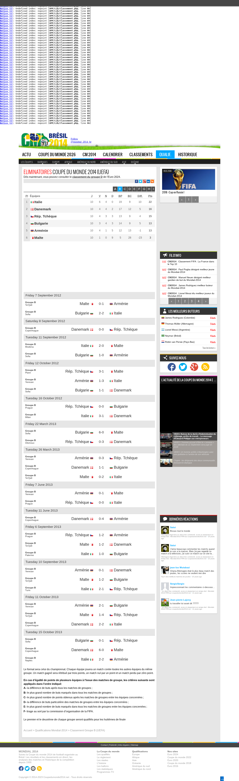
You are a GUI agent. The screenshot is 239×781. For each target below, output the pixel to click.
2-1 (101, 589)
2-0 (101, 345)
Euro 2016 (172, 766)
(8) (6, 8)
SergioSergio (177, 583)
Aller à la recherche (211, 132)
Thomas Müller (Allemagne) (190, 323)
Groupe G (62, 68)
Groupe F (62, 63)
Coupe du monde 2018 (179, 763)
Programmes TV (105, 772)
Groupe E (62, 58)
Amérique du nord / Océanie (41, 45)
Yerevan (29, 382)
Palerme (29, 555)
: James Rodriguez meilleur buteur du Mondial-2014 (190, 286)
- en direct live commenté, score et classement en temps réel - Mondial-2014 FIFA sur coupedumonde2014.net (187, 592)
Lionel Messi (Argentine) (190, 329)
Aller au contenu (194, 132)
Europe (35, 33)
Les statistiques (105, 769)
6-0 (101, 432)
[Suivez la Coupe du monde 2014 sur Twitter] (183, 367)
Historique (187, 154)
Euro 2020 (172, 760)
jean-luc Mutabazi (180, 567)
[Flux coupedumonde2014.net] (205, 367)
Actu (26, 154)
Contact (104, 745)
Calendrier (113, 154)
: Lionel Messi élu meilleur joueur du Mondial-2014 (191, 294)
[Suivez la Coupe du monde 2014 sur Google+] (194, 367)
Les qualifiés (103, 754)
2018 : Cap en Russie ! (173, 181)
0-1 (101, 304)
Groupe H (62, 73)
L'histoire (101, 763)
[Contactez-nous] (33, 768)
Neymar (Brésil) (190, 335)
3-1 (101, 371)
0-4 (101, 519)
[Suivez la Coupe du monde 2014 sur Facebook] (172, 367)
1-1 (101, 390)
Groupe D (62, 53)
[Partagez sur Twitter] (140, 181)
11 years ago (197, 593)
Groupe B (62, 43)
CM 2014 (89, 154)
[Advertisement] (161, 141)
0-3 (101, 441)
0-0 (101, 329)
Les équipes (27, 161)
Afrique (36, 38)
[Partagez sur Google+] (144, 181)
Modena (29, 346)
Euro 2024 (172, 754)
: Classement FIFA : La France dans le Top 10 (191, 262)
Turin (27, 590)
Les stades (102, 760)
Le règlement (104, 757)
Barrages (43, 161)
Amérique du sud (109, 161)
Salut (173, 527)
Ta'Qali (28, 305)
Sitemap (134, 745)
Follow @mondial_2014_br (81, 140)
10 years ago (197, 577)
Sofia (27, 314)
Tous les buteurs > (209, 347)
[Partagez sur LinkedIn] (148, 181)
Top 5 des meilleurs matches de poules (175, 577)
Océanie (135, 161)
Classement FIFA (40, 64)
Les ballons (103, 766)
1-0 (101, 355)
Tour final (80, 38)
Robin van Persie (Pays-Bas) (190, 342)
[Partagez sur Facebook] (136, 181)
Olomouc (29, 443)
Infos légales (123, 745)
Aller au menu (180, 132)
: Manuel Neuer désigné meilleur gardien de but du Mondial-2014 (189, 278)
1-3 (101, 381)
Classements (141, 154)
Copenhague (32, 330)
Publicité (113, 745)
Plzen (28, 372)
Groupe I (62, 78)
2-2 (101, 313)
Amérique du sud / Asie (41, 53)
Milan (28, 417)
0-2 (101, 477)
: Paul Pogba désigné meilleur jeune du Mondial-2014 (191, 270)
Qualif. (165, 154)
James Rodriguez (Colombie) (190, 317)
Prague (29, 407)
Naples (28, 660)
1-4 (101, 615)
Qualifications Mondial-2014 (51, 730)
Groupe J (62, 83)
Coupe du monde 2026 (57, 154)
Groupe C (62, 48)
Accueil (28, 730)
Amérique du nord (86, 161)
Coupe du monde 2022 (179, 757)
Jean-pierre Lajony (180, 600)
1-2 (101, 535)
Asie (124, 161)
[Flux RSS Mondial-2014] (152, 181)
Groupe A (62, 38)
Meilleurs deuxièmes (42, 59)
